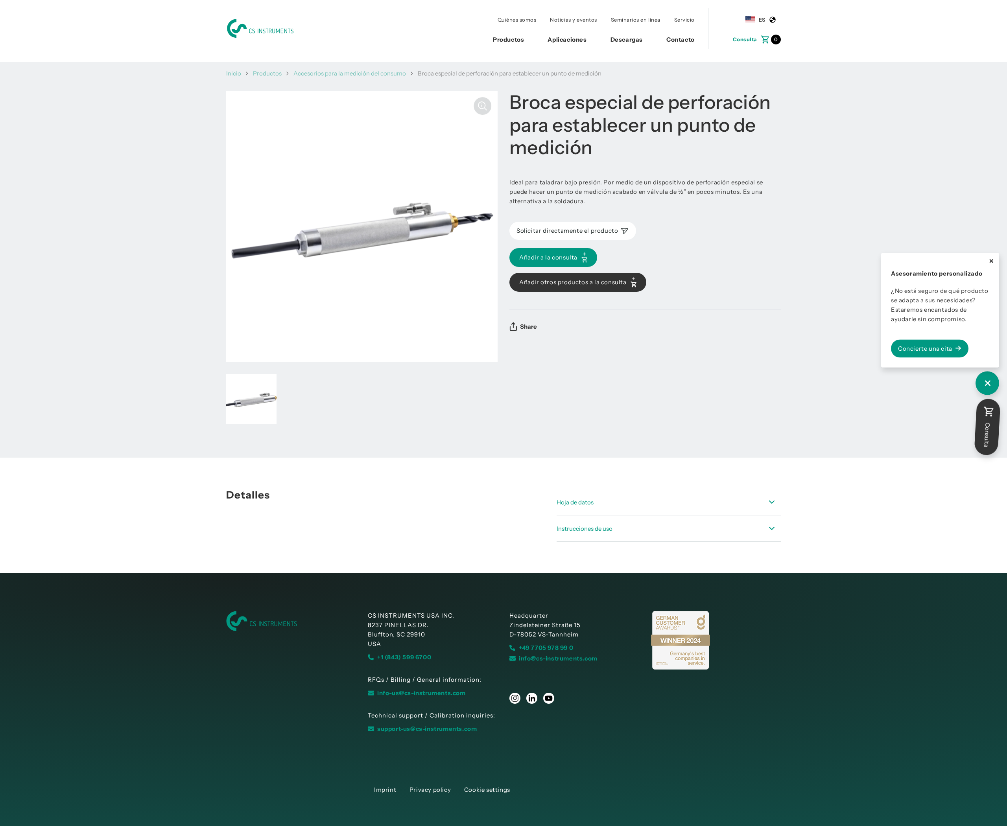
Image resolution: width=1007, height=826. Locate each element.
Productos (508, 39)
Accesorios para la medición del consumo (349, 73)
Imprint (385, 789)
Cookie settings (487, 789)
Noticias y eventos (573, 20)
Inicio (233, 73)
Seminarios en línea (635, 20)
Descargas (626, 39)
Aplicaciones (567, 39)
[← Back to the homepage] (291, 621)
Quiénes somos (517, 20)
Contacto (680, 39)
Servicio (684, 20)
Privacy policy (430, 789)
